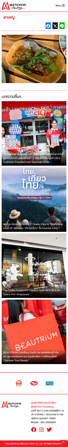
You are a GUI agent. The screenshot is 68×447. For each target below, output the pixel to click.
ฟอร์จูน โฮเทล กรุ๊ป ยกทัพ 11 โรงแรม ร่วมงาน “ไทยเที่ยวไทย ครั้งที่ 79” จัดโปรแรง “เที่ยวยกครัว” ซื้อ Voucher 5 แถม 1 (33, 226)
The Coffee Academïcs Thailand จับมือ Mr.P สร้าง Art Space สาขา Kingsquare (31, 292)
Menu (59, 6)
